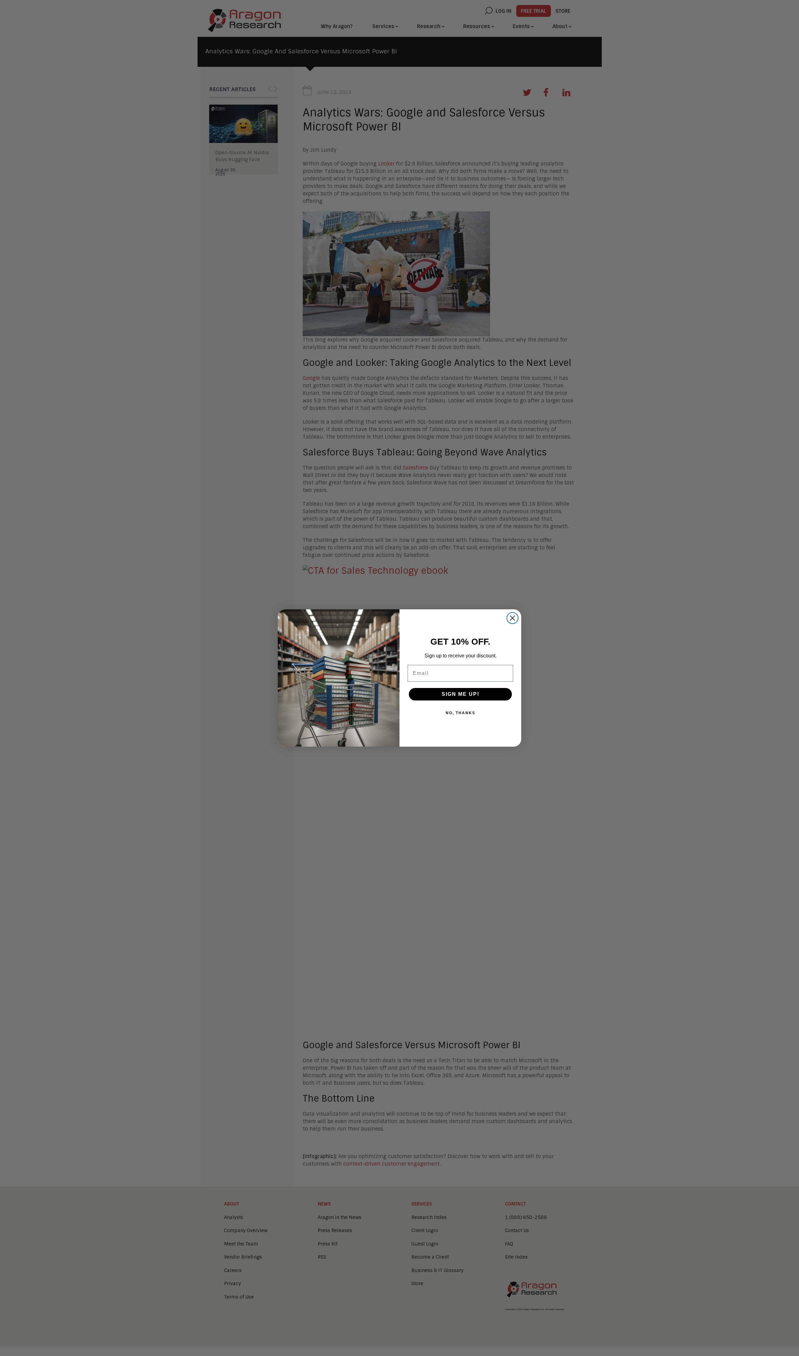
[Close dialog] (512, 618)
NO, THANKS (460, 713)
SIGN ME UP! (460, 694)
